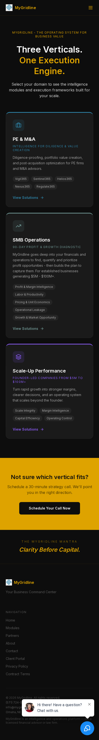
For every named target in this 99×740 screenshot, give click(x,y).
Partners (12, 635)
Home (10, 620)
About (10, 643)
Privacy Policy (17, 666)
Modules (12, 628)
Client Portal (15, 659)
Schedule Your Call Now (49, 508)
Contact (12, 651)
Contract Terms (18, 674)
